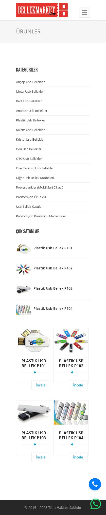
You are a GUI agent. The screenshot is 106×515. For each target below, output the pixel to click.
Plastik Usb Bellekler (30, 120)
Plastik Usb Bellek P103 (53, 288)
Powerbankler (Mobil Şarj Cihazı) (39, 187)
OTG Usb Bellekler (29, 158)
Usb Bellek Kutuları (29, 206)
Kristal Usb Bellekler (30, 139)
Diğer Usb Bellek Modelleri (35, 178)
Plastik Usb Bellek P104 (53, 308)
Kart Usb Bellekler (29, 101)
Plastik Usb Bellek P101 (53, 248)
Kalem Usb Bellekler (30, 130)
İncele (41, 385)
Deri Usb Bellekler (28, 149)
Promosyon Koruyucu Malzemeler (41, 216)
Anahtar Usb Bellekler (31, 110)
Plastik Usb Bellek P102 (53, 268)
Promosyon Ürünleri (31, 197)
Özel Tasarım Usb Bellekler (35, 168)
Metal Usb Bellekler (30, 91)
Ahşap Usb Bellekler (30, 82)
